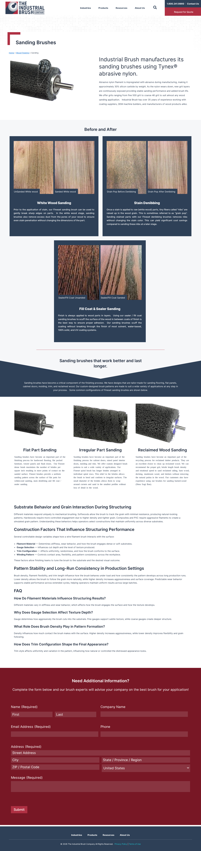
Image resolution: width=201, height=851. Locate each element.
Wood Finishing (22, 53)
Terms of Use (135, 844)
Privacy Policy (121, 844)
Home (11, 53)
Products (103, 8)
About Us (140, 8)
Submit (19, 810)
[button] (155, 7)
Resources (121, 8)
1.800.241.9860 (175, 3)
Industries (85, 8)
